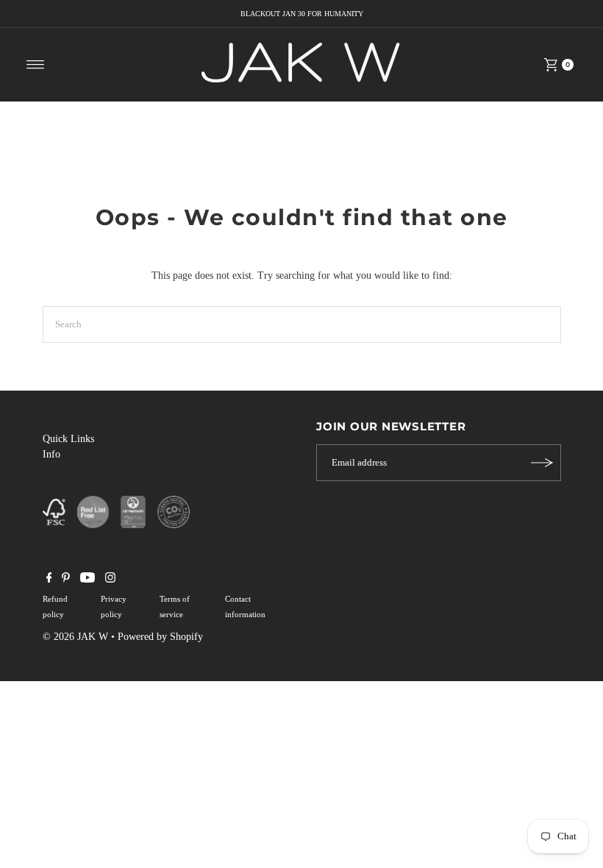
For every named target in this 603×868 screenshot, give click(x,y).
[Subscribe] (542, 462)
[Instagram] (110, 580)
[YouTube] (87, 580)
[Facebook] (49, 580)
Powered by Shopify (160, 636)
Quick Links (68, 438)
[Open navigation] (35, 64)
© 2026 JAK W (75, 636)
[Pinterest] (66, 580)
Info (51, 454)
